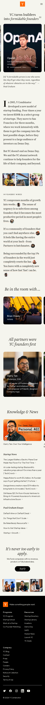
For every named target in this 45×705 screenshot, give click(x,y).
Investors (28, 623)
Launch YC (28, 637)
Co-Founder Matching (11, 627)
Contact (6, 655)
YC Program (8, 616)
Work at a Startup (10, 623)
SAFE (26, 630)
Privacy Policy (8, 669)
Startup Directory (31, 616)
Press (5, 658)
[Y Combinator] (22, 4)
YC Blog (6, 651)
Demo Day (28, 627)
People (5, 662)
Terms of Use (8, 680)
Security (6, 676)
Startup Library (30, 620)
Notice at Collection (10, 673)
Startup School (9, 620)
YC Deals (28, 641)
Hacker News (29, 634)
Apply (22, 568)
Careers (6, 665)
